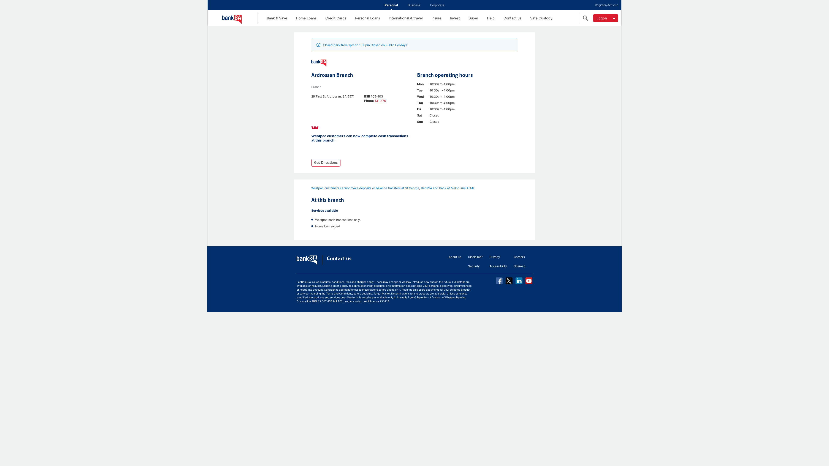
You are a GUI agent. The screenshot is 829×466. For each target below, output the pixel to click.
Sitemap (519, 266)
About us (455, 257)
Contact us (512, 18)
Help (491, 18)
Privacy (494, 257)
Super (473, 18)
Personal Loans (367, 18)
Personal (391, 5)
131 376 (380, 100)
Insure (436, 18)
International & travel (406, 18)
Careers (519, 257)
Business (414, 5)
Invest (455, 18)
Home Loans (306, 18)
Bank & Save (277, 18)
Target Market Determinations (391, 293)
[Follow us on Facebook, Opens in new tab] (499, 280)
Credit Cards (335, 18)
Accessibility (498, 266)
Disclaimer (475, 257)
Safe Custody (541, 18)
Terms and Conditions (339, 293)
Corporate (437, 5)
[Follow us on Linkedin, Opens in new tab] (519, 280)
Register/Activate (606, 5)
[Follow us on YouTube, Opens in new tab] (528, 280)
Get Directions (326, 162)
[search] (586, 18)
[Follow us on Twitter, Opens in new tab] (509, 280)
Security (474, 266)
